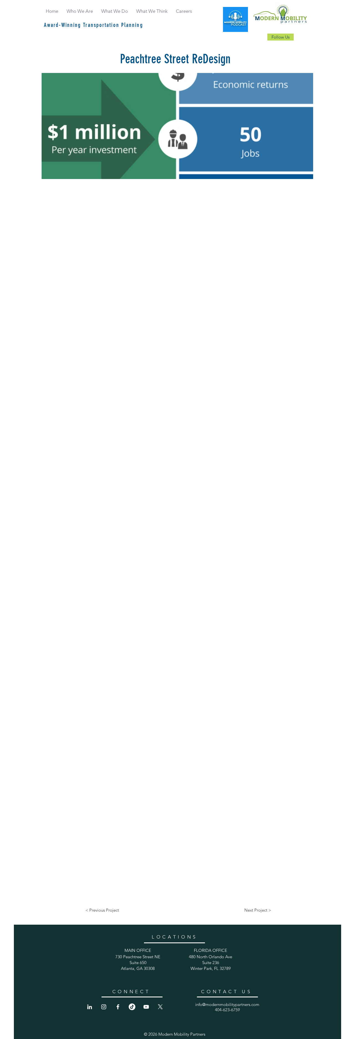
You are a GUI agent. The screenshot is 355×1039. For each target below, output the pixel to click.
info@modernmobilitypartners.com (227, 1004)
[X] (160, 1006)
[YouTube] (146, 1006)
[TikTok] (132, 1006)
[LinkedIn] (89, 1006)
